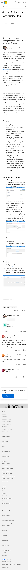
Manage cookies (5, 564)
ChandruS (9, 47)
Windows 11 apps (5, 431)
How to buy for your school (7, 473)
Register (19, 2)
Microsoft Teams (5, 500)
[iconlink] (5, 325)
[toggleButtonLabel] (26, 7)
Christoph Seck (9, 354)
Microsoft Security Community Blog (10, 6)
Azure (3, 513)
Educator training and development (8, 476)
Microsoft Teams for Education (7, 468)
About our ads (16, 566)
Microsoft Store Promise (6, 453)
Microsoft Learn (5, 518)
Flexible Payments (5, 456)
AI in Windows (4, 426)
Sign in (8, 396)
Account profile (5, 438)
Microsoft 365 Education (6, 471)
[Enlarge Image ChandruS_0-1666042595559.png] (15, 192)
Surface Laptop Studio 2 (6, 419)
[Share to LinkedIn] (6, 407)
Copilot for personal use (6, 424)
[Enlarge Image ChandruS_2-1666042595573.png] (15, 251)
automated (6, 69)
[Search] (15, 2)
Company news (5, 542)
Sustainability (4, 555)
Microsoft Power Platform (6, 498)
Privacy (16, 562)
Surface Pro (4, 414)
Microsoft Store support (6, 443)
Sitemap (3, 562)
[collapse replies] (14, 334)
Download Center (5, 441)
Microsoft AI (4, 488)
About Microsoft (5, 540)
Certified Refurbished (6, 451)
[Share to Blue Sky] (16, 407)
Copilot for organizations (6, 421)
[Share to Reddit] (14, 407)
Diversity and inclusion (6, 550)
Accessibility (4, 552)
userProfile (11, 320)
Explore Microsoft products (7, 429)
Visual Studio (4, 530)
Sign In (24, 2)
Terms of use (12, 564)
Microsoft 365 (4, 495)
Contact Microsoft (10, 562)
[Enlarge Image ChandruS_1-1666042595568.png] (15, 227)
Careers (3, 537)
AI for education (5, 481)
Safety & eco (4, 566)
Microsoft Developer (6, 515)
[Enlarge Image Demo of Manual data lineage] (14, 280)
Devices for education (6, 466)
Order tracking (4, 448)
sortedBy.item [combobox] (21, 331)
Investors (3, 547)
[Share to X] (11, 407)
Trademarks (18, 564)
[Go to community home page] (5, 2)
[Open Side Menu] (2, 2)
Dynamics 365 (4, 493)
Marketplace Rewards (6, 528)
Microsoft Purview (12, 267)
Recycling (10, 566)
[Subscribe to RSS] (19, 407)
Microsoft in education (6, 463)
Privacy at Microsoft (5, 545)
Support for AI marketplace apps (8, 520)
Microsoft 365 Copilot (6, 503)
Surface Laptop (4, 416)
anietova (7, 336)
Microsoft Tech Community (7, 523)
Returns (3, 446)
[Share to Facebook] (9, 407)
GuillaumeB (8, 369)
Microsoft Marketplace (6, 525)
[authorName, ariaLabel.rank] (5, 48)
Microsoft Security (5, 490)
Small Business (4, 505)
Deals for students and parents (8, 478)
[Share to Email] (22, 407)
